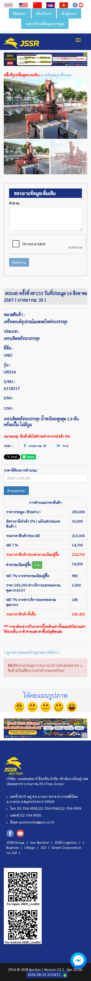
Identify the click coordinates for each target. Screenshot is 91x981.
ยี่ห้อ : (8, 348)
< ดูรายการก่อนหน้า (18, 652)
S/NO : (9, 381)
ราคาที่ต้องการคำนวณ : (21, 470)
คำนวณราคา (16, 490)
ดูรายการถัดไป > (47, 652)
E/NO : (8, 397)
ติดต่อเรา (20, 13)
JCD (43, 847)
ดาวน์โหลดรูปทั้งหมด (56, 75)
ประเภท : (11, 331)
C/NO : (9, 408)
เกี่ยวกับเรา (44, 13)
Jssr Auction (40, 842)
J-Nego (30, 847)
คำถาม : (14, 203)
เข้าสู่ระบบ (69, 13)
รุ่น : (7, 364)
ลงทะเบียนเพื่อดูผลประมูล (45, 23)
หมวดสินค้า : (14, 314)
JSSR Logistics (66, 842)
